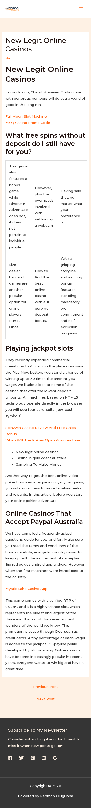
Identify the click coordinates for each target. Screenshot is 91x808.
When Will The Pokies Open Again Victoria (42, 440)
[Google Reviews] (55, 758)
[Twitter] (21, 758)
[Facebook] (10, 758)
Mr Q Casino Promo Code (27, 123)
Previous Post (45, 687)
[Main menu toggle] (81, 9)
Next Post (45, 699)
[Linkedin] (43, 758)
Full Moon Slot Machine (26, 116)
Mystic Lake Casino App (26, 589)
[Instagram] (32, 758)
